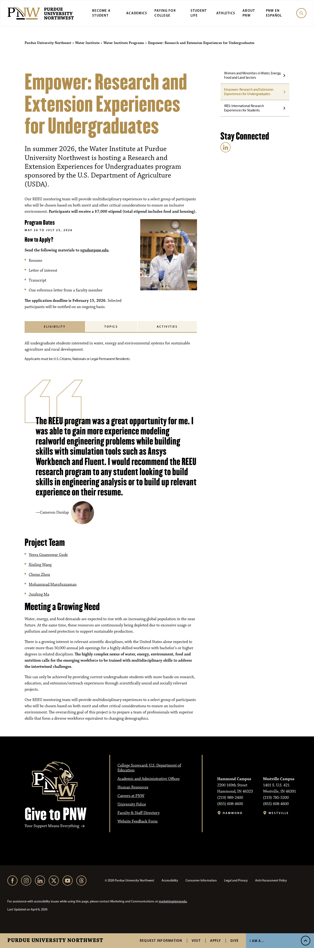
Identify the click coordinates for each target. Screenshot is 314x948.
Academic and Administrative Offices (148, 778)
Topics (111, 326)
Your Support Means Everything (52, 826)
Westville (278, 813)
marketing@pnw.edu (173, 901)
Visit (196, 940)
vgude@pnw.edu (94, 250)
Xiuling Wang (40, 564)
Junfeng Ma (39, 594)
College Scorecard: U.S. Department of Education (149, 768)
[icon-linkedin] (225, 147)
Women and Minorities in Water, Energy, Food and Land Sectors (252, 75)
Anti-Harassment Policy (271, 880)
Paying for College (165, 12)
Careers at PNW (130, 795)
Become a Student (101, 12)
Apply (215, 940)
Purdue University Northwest (55, 940)
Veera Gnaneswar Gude (48, 554)
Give (234, 940)
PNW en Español (274, 12)
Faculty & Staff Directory (138, 812)
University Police (131, 804)
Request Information (161, 940)
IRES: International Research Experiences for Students (244, 108)
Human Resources (132, 787)
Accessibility (170, 880)
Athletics (225, 13)
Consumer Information (201, 880)
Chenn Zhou (39, 574)
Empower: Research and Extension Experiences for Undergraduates (248, 91)
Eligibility (55, 326)
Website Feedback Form (137, 821)
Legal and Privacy (236, 880)
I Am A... (257, 941)
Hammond (233, 813)
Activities (167, 326)
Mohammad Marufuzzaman (53, 584)
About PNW (249, 12)
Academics (136, 13)
